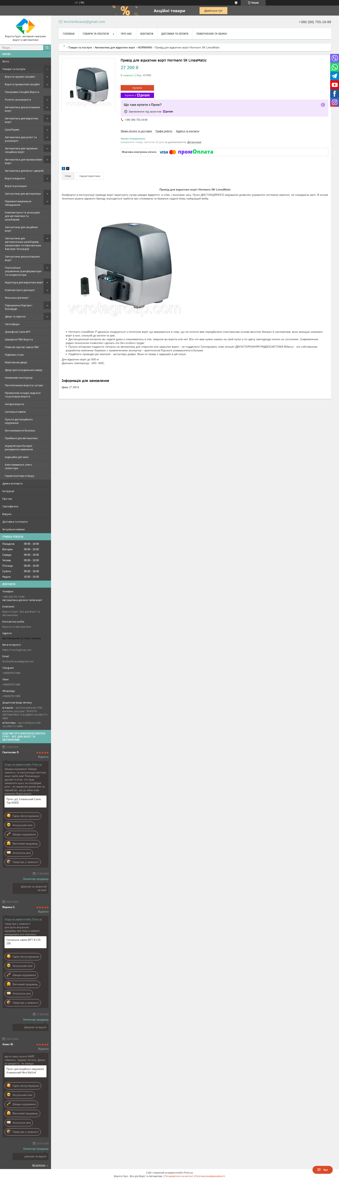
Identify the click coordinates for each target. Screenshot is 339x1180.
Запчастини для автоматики (23, 193)
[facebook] (63, 169)
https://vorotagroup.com (16, 650)
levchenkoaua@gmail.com (18, 661)
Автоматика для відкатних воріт (21, 120)
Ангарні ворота (14, 404)
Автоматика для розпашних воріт (22, 108)
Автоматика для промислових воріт (23, 161)
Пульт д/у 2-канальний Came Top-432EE (23, 801)
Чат (325, 1169)
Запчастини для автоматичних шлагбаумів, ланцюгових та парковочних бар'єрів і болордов (23, 244)
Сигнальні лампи (15, 411)
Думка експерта (12, 483)
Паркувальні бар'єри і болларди (18, 307)
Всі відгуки (38, 1165)
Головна (69, 33)
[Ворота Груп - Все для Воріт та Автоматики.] (25, 26)
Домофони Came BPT (18, 332)
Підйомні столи (14, 354)
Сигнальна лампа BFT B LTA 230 (23, 941)
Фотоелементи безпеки (20, 430)
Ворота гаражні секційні (20, 76)
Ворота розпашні (16, 186)
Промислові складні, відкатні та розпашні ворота (23, 394)
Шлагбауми (12, 129)
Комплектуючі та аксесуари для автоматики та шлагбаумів (22, 216)
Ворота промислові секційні (22, 84)
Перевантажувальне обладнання (18, 203)
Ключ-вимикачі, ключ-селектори (18, 466)
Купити (137, 88)
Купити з (130, 95)
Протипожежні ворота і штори (24, 385)
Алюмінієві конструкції (19, 377)
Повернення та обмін (211, 33)
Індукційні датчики (16, 457)
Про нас (7, 498)
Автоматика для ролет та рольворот (21, 138)
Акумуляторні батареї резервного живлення (19, 447)
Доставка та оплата (14, 521)
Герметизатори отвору (19, 476)
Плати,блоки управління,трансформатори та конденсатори (23, 271)
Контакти (146, 33)
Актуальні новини (13, 529)
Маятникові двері (16, 362)
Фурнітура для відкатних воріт (24, 282)
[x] (67, 169)
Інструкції (8, 491)
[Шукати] (47, 48)
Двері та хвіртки (15, 316)
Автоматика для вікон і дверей (24, 170)
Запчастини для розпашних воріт (22, 258)
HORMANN (145, 47)
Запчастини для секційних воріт (21, 228)
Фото (5, 61)
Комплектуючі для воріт (20, 290)
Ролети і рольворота (18, 99)
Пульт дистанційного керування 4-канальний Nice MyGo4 (25, 1071)
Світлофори (12, 324)
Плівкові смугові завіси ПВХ (22, 347)
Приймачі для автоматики (21, 438)
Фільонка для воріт (17, 297)
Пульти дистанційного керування (19, 421)
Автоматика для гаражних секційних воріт (21, 150)
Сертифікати (10, 506)
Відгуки (6, 514)
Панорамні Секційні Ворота (22, 92)
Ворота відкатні (15, 178)
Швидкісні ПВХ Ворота (19, 339)
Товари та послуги (13, 69)
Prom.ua (188, 1172)
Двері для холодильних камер (23, 370)
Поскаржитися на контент (179, 1176)
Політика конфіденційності (210, 1176)
